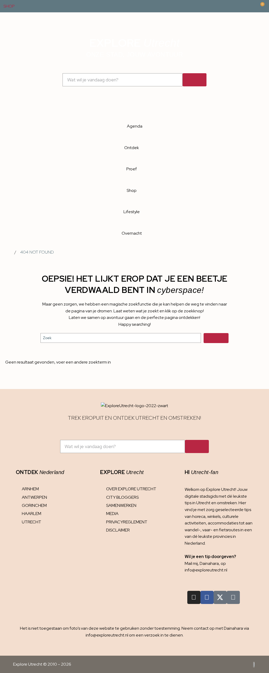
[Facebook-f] (207, 597)
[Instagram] (193, 597)
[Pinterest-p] (233, 597)
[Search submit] (216, 338)
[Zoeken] (194, 79)
